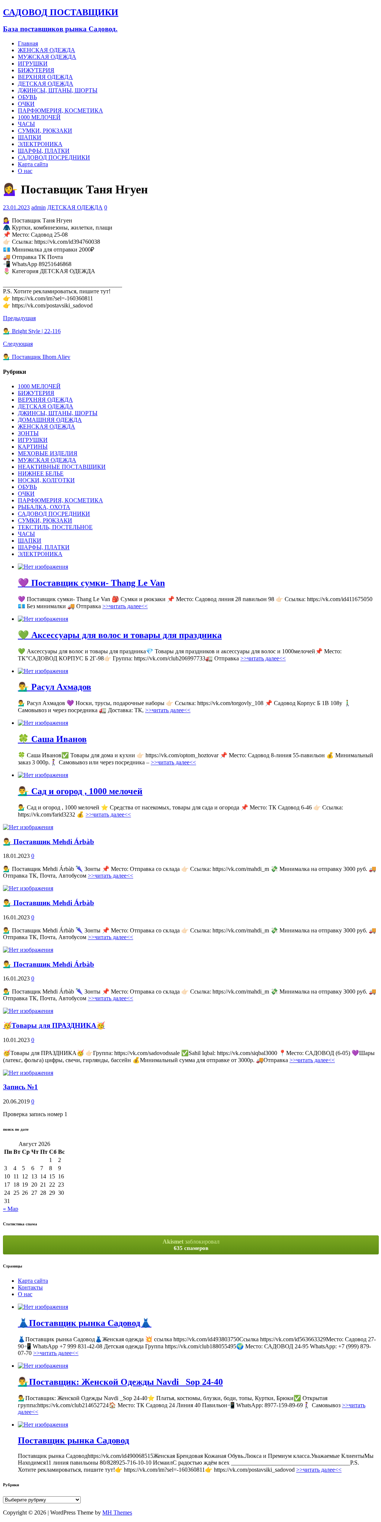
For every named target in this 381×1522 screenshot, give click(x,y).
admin (38, 207)
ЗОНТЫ (28, 433)
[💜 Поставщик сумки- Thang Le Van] (43, 566)
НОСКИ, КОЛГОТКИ (46, 480)
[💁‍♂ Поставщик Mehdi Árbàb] (28, 827)
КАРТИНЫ (33, 446)
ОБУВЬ (27, 97)
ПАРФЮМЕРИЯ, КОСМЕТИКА (60, 110)
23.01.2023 (16, 207)
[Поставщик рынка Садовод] (43, 1424)
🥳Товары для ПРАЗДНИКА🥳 (54, 1025)
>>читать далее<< (125, 606)
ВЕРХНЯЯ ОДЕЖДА (45, 77)
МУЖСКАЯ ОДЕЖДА (47, 57)
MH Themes (117, 1512)
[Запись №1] (28, 1073)
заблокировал (191, 1244)
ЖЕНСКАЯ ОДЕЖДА (46, 50)
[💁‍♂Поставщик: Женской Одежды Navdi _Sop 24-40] (43, 1365)
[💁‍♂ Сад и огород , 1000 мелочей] (43, 775)
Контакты (30, 1287)
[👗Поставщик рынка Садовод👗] (43, 1307)
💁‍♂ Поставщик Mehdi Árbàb (48, 842)
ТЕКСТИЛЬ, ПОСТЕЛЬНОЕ (55, 527)
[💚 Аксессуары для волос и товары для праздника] (43, 619)
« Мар (10, 1209)
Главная (28, 43)
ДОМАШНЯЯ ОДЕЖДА (50, 420)
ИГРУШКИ (33, 63)
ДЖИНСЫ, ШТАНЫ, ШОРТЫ (57, 90)
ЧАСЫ (26, 124)
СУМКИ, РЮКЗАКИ (45, 130)
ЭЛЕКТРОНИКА (40, 144)
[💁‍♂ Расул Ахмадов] (43, 671)
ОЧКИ (26, 104)
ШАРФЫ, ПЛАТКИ (44, 151)
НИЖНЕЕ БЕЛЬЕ (41, 473)
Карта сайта (33, 164)
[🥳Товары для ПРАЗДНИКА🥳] (28, 1011)
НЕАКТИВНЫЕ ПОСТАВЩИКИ (62, 467)
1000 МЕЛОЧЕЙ (39, 117)
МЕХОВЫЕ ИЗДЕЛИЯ (47, 453)
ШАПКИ (29, 137)
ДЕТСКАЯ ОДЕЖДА (45, 83)
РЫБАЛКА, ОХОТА (44, 507)
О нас (25, 171)
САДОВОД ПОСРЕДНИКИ (54, 157)
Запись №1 (20, 1087)
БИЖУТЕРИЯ (36, 70)
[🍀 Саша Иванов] (43, 723)
